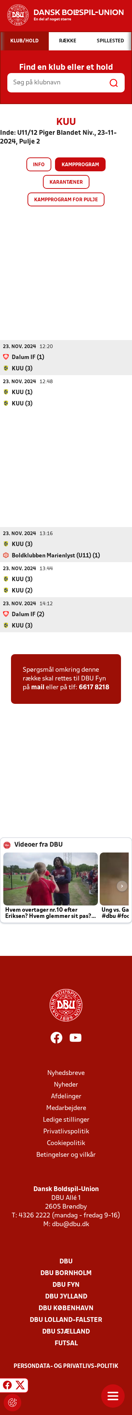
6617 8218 (94, 687)
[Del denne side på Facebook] (7, 1386)
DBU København (66, 1308)
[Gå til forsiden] (62, 15)
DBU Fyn (66, 1285)
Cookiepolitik (66, 1143)
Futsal (66, 1343)
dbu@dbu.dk (70, 1224)
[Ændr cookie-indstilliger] (12, 1402)
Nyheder (66, 1085)
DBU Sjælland (66, 1332)
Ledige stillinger (66, 1120)
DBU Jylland (66, 1297)
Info (39, 165)
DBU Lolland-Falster (66, 1320)
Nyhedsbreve (66, 1073)
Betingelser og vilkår (66, 1155)
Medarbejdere (66, 1108)
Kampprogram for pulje (66, 200)
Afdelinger (66, 1097)
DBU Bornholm (66, 1273)
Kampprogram (80, 165)
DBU (66, 1262)
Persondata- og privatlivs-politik (66, 1366)
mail (37, 687)
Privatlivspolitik (66, 1132)
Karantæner (66, 182)
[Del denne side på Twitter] (20, 1386)
